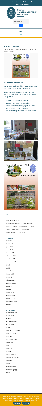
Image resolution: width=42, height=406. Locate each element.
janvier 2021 (10, 277)
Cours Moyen (10, 324)
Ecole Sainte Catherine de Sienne (17, 49)
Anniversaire (10, 315)
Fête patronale (11, 333)
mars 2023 (9, 250)
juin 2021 (9, 265)
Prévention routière (12, 358)
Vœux (8, 373)
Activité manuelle (11, 312)
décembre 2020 (11, 280)
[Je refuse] (40, 400)
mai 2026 (9, 241)
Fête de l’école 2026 (12, 220)
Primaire (9, 361)
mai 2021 (9, 268)
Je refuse (26, 403)
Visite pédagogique (12, 370)
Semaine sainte (11, 367)
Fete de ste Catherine (13, 330)
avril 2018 (9, 304)
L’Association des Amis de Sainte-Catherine (20, 226)
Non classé (9, 348)
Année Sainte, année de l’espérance (17, 230)
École (8, 327)
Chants (8, 318)
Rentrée (8, 363)
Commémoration (11, 321)
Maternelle (9, 342)
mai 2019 (9, 286)
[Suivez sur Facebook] (21, 25)
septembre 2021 (11, 262)
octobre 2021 (10, 259)
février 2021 (10, 274)
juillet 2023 (9, 247)
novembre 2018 (11, 295)
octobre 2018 (10, 298)
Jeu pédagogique (11, 339)
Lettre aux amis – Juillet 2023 (15, 233)
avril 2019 (9, 289)
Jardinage (9, 336)
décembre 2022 (11, 256)
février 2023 (10, 253)
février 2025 (10, 244)
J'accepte (17, 403)
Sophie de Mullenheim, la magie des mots (19, 223)
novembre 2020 (11, 283)
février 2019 (10, 292)
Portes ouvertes (9, 52)
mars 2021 (9, 271)
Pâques (8, 351)
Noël (7, 345)
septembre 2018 (11, 301)
